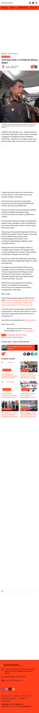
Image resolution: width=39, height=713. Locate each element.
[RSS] (13, 689)
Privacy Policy (26, 696)
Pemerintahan (6, 56)
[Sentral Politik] (7, 3)
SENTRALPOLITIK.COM (9, 706)
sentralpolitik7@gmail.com (14, 680)
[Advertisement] (19, 31)
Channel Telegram (28, 331)
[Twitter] (28, 354)
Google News (31, 320)
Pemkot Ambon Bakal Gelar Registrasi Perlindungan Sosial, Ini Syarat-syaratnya (28, 395)
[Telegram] (32, 354)
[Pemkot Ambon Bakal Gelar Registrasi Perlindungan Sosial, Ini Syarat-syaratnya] (28, 386)
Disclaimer (22, 698)
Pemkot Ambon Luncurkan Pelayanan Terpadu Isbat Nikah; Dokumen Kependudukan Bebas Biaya (9, 395)
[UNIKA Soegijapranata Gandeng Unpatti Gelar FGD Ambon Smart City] (28, 405)
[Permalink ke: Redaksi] (4, 67)
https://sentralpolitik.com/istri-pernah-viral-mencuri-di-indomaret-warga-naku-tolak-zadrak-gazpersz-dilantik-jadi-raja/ (18, 302)
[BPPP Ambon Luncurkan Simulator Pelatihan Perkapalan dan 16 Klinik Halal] (10, 405)
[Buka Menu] (33, 3)
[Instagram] (6, 689)
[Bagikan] (35, 67)
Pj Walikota (19, 337)
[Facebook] (24, 354)
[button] (30, 3)
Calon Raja (11, 335)
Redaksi (8, 66)
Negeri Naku (8, 337)
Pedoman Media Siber (9, 698)
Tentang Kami (6, 696)
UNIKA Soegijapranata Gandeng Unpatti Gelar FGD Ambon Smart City (28, 415)
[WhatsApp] (35, 354)
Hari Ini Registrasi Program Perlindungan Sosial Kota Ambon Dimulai (9, 376)
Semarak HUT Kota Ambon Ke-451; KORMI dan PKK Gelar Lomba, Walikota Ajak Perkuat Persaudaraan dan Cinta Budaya (28, 376)
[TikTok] (10, 689)
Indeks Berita (6, 701)
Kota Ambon (23, 335)
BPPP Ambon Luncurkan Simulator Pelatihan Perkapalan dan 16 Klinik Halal (10, 415)
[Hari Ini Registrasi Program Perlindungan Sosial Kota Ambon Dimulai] (10, 366)
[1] (32, 67)
